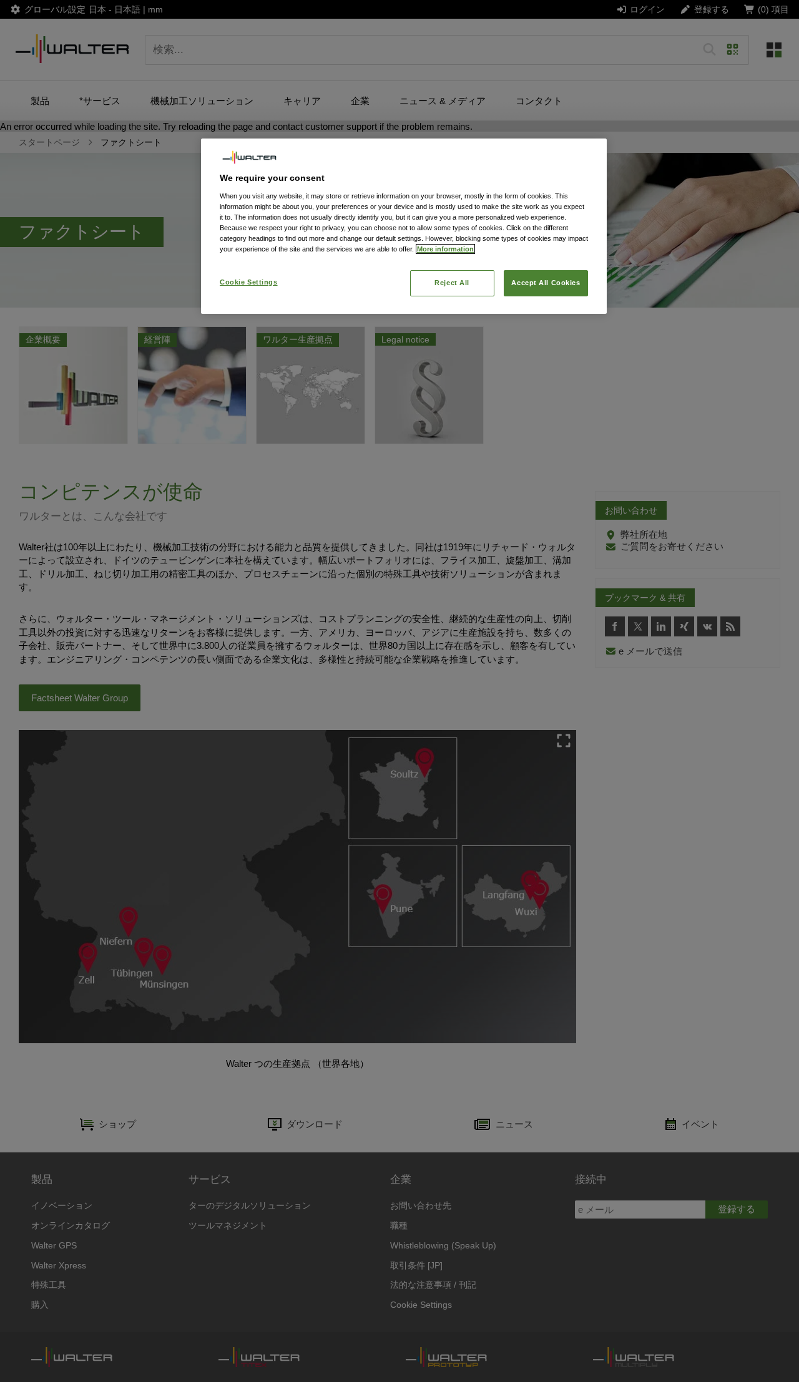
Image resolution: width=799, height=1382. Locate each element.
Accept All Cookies (545, 282)
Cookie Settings (249, 282)
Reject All (451, 282)
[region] (404, 226)
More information (445, 249)
